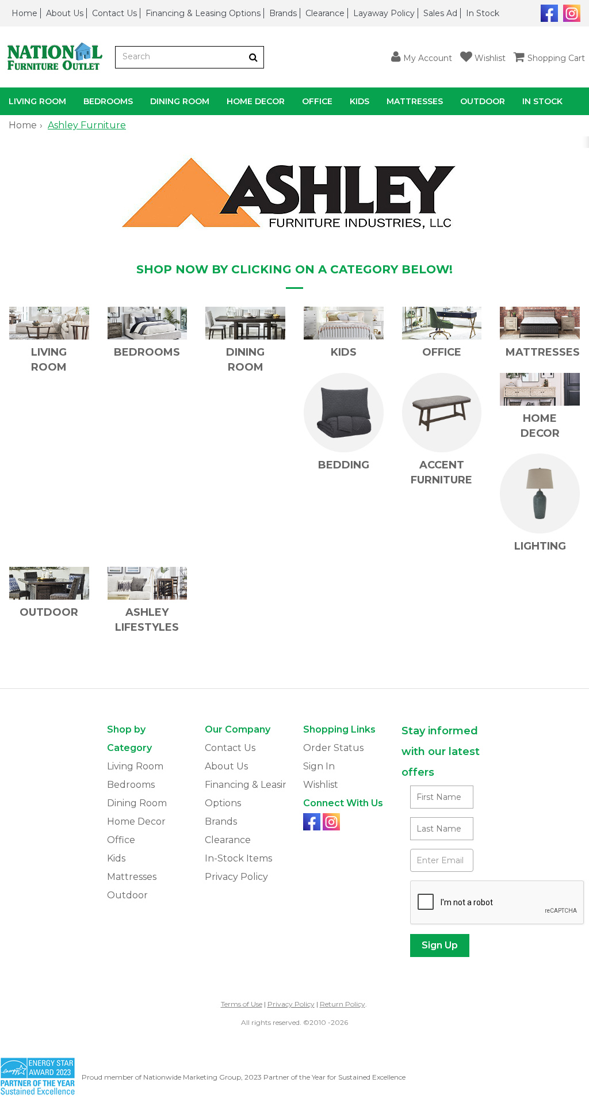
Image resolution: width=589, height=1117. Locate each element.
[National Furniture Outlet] (57, 57)
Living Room (37, 101)
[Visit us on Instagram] (570, 12)
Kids (359, 101)
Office (317, 101)
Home (24, 13)
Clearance (325, 13)
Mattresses (415, 101)
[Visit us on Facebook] (548, 12)
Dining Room (179, 101)
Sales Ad (440, 13)
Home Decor (256, 101)
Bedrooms (108, 101)
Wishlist (320, 784)
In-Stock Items (238, 858)
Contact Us (114, 13)
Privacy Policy (236, 876)
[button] (421, 57)
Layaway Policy (384, 13)
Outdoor (482, 101)
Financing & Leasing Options (203, 13)
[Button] (253, 57)
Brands (283, 13)
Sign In (319, 766)
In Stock (482, 13)
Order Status (333, 747)
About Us (64, 13)
